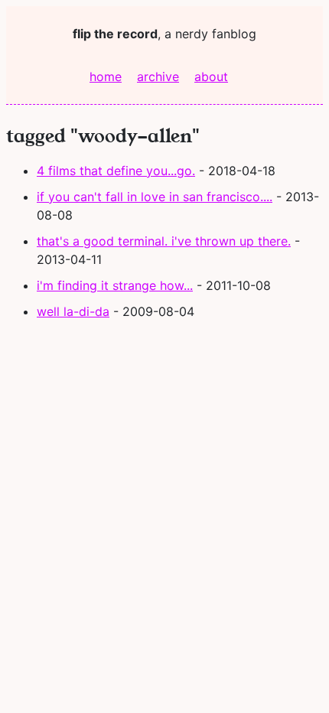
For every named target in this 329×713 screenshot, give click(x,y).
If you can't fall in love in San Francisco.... (154, 196)
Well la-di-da (73, 311)
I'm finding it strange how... (115, 285)
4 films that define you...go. (116, 170)
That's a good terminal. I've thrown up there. (164, 241)
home (106, 76)
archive (158, 76)
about (211, 76)
